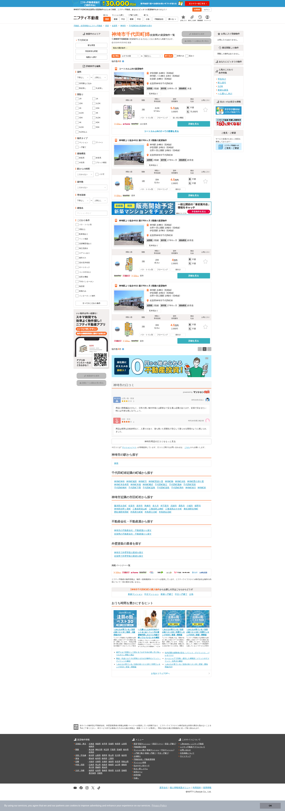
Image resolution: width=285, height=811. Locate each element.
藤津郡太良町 (120, 506)
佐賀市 (131, 506)
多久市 (155, 506)
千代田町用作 (177, 487)
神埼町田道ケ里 (156, 481)
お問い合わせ (185, 750)
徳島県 (124, 765)
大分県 (117, 770)
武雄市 (174, 506)
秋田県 (117, 744)
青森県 (98, 744)
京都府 (104, 762)
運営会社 (163, 787)
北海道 (91, 744)
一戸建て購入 (139, 753)
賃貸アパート (157, 744)
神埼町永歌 (180, 481)
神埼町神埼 (119, 481)
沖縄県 (99, 773)
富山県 (111, 755)
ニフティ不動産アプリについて (192, 747)
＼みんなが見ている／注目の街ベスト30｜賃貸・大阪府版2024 (124, 632)
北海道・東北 (80, 744)
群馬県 (91, 752)
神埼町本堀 (135, 484)
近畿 (77, 762)
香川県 (91, 767)
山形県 (124, 744)
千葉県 (112, 750)
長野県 (104, 755)
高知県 (104, 767)
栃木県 (126, 750)
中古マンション (151, 594)
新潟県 (91, 755)
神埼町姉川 (190, 487)
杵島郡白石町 (165, 512)
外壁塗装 (137, 775)
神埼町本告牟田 (121, 484)
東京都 (91, 750)
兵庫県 (98, 762)
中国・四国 (79, 765)
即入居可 (222, 82)
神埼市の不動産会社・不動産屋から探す (133, 530)
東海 (77, 758)
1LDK (220, 86)
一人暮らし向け (225, 93)
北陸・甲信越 (80, 755)
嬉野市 (198, 506)
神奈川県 (98, 750)
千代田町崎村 (120, 487)
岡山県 (98, 765)
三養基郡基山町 (140, 509)
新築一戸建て (167, 594)
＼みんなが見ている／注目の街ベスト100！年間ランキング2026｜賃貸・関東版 (197, 632)
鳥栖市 (147, 506)
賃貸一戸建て (170, 744)
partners (60, 805)
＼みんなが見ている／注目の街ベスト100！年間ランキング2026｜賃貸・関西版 (173, 632)
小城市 (190, 506)
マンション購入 (140, 750)
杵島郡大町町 (136, 512)
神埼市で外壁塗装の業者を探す (128, 552)
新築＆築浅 (223, 90)
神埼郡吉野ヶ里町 (122, 509)
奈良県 (117, 762)
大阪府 (91, 762)
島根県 (111, 765)
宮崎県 (124, 770)
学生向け (222, 79)
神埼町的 (202, 487)
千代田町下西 (134, 487)
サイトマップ (185, 756)
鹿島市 (182, 506)
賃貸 (135, 744)
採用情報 (207, 787)
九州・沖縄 (79, 770)
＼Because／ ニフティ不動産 (192, 744)
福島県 (91, 746)
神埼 (116, 463)
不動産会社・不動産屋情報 (144, 759)
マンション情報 (140, 762)
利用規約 (197, 787)
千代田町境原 (189, 484)
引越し (136, 778)
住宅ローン (138, 772)
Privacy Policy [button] (159, 805)
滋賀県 (111, 762)
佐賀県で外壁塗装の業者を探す (128, 556)
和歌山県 (125, 762)
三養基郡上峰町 (156, 509)
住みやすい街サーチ (142, 766)
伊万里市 (164, 506)
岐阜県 (98, 758)
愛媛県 (98, 767)
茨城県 (119, 750)
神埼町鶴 (169, 481)
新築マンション (135, 594)
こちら (187, 447)
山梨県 (98, 755)
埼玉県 (106, 750)
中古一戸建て (181, 594)
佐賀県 (98, 770)
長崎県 (104, 770)
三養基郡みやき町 (173, 509)
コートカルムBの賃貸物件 (131, 69)
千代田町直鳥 (149, 487)
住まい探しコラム (141, 769)
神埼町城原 (131, 481)
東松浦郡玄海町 (191, 509)
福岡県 (91, 770)
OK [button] (270, 805)
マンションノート (129, 447)
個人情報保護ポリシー (180, 787)
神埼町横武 (148, 484)
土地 (191, 594)
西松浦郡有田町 (121, 512)
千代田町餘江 (161, 484)
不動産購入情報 (140, 747)
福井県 (124, 755)
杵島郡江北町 (151, 512)
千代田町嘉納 (175, 484)
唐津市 (139, 506)
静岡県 (104, 758)
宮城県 (111, 744)
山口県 (117, 765)
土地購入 (137, 756)
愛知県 (91, 758)
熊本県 (111, 770)
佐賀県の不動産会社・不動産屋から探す (133, 534)
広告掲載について (187, 753)
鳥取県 (104, 765)
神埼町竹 (142, 481)
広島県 (91, 765)
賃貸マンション (144, 744)
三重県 (111, 758)
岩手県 (104, 744)
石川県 (117, 755)
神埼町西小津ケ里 (195, 481)
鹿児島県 (92, 773)
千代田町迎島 (163, 487)
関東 (77, 750)
